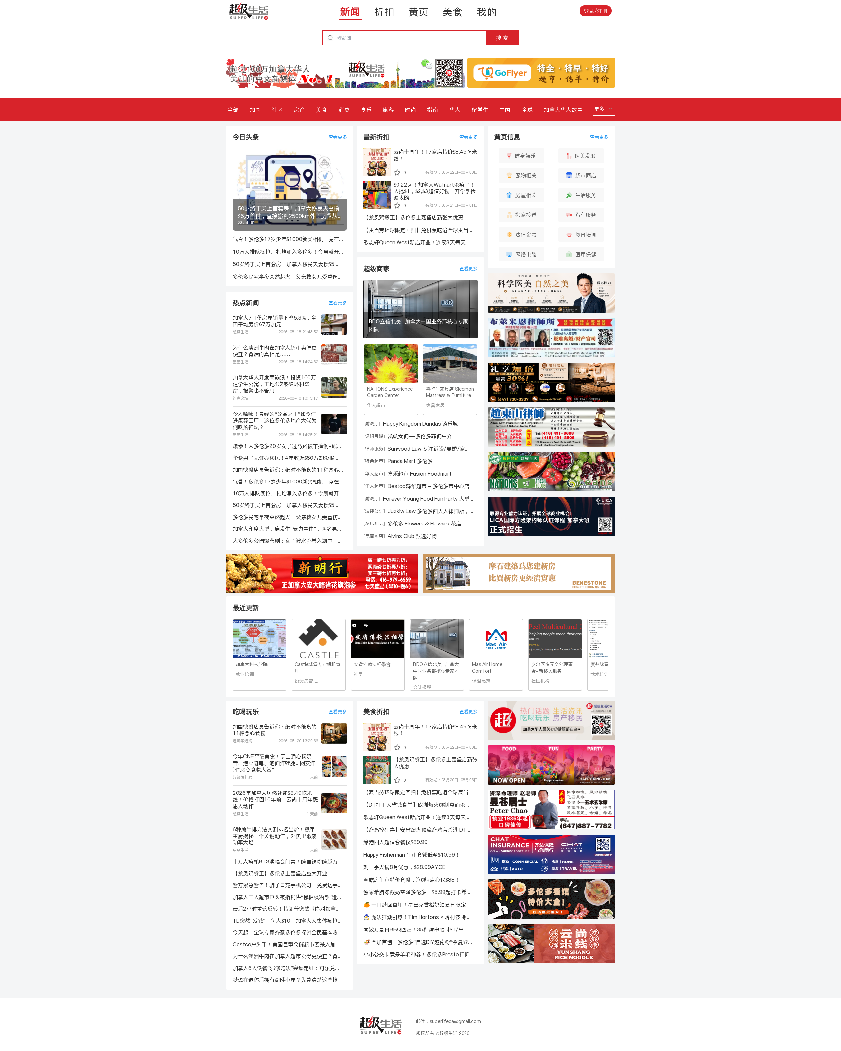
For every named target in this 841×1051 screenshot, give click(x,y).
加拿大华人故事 (563, 109)
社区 (277, 109)
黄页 (418, 12)
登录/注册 (595, 10)
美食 (453, 12)
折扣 (384, 12)
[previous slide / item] (237, 189)
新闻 (350, 11)
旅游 (388, 109)
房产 (299, 109)
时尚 (410, 109)
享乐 (366, 109)
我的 (487, 12)
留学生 (480, 109)
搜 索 (502, 37)
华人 (455, 109)
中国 (505, 109)
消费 (344, 109)
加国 (255, 109)
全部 (233, 109)
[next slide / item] (342, 189)
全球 (527, 109)
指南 (432, 109)
